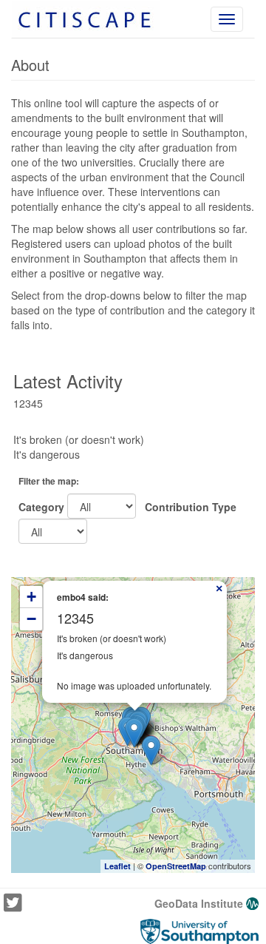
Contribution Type (187, 506)
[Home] (86, 19)
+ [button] (31, 596)
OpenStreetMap (176, 865)
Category (41, 506)
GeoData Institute (200, 903)
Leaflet (117, 865)
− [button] (31, 619)
